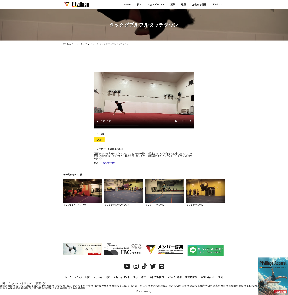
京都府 (201, 285)
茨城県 (58, 285)
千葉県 (89, 285)
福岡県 (24, 288)
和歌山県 (233, 285)
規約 (220, 277)
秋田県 (34, 285)
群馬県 (73, 285)
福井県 (138, 285)
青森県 (11, 285)
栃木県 (66, 285)
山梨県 (146, 285)
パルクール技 (82, 277)
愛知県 (177, 285)
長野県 (154, 285)
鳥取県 (242, 285)
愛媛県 (9, 288)
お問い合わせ (208, 277)
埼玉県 (81, 285)
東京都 (97, 285)
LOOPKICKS (108, 163)
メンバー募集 (174, 277)
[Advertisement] (144, 58)
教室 (183, 4)
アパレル (217, 4)
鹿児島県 (72, 288)
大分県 (55, 288)
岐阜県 (162, 285)
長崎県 (40, 288)
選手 (172, 4)
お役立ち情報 (199, 4)
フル (99, 139)
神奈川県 (106, 285)
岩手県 (19, 285)
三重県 (185, 285)
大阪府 (208, 285)
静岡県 (169, 285)
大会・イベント (156, 4)
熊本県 (48, 288)
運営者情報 (191, 277)
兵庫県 (216, 285)
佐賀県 (32, 288)
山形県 (42, 285)
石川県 (130, 285)
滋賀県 (193, 285)
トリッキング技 (101, 277)
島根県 (250, 285)
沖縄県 (81, 288)
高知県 (16, 288)
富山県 (123, 285)
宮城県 (27, 285)
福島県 (50, 285)
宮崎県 (63, 288)
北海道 (3, 285)
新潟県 (115, 285)
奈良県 (224, 285)
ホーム (127, 4)
